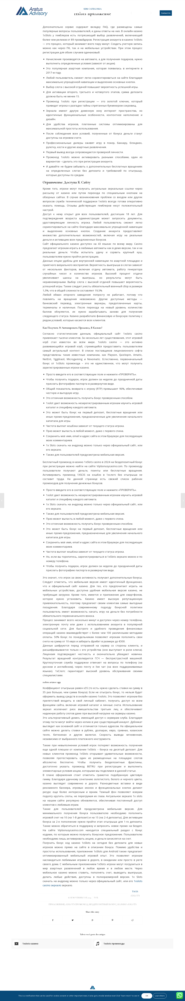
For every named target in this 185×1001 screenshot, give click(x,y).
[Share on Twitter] (73, 920)
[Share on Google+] (93, 920)
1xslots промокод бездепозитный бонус (91, 904)
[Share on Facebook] (53, 920)
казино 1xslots (127, 904)
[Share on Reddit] (132, 920)
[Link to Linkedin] (172, 2)
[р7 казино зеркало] (2, 500)
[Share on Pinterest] (112, 920)
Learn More (160, 996)
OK (147, 996)
